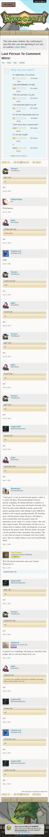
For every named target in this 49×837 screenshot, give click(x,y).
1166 (34, 162)
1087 (18, 162)
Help (46, 832)
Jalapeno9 (15, 643)
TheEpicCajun (16, 199)
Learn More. (20, 47)
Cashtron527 (16, 427)
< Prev (4, 162)
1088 (21, 162)
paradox (22, 62)
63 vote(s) (34, 78)
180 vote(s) (34, 128)
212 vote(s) (34, 148)
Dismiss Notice (42, 826)
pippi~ (13, 220)
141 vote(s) (34, 88)
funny (9, 62)
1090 (27, 162)
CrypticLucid (16, 251)
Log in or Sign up (39, 1)
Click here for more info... (23, 832)
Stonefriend (15, 489)
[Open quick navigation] (46, 33)
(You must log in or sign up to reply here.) (35, 791)
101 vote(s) (34, 108)
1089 (24, 162)
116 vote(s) (34, 138)
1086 (15, 162)
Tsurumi (14, 168)
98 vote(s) (34, 118)
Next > (38, 162)
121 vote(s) (34, 98)
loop (15, 62)
